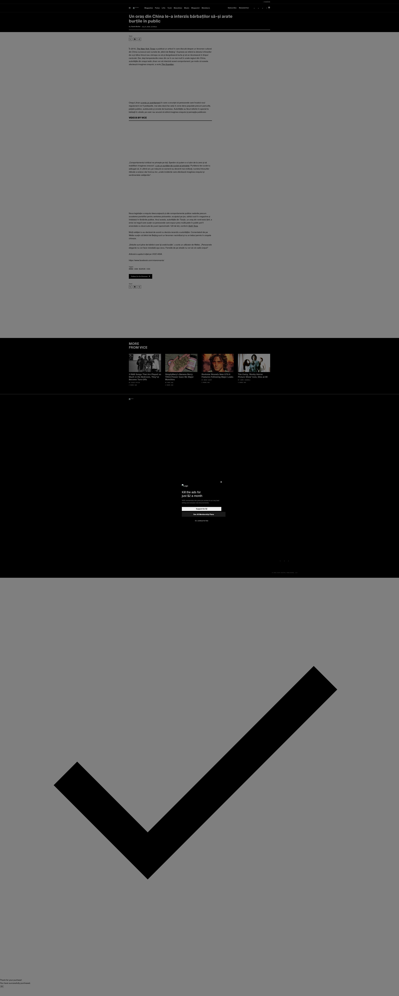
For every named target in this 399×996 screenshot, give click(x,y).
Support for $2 (201, 509)
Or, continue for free (201, 521)
